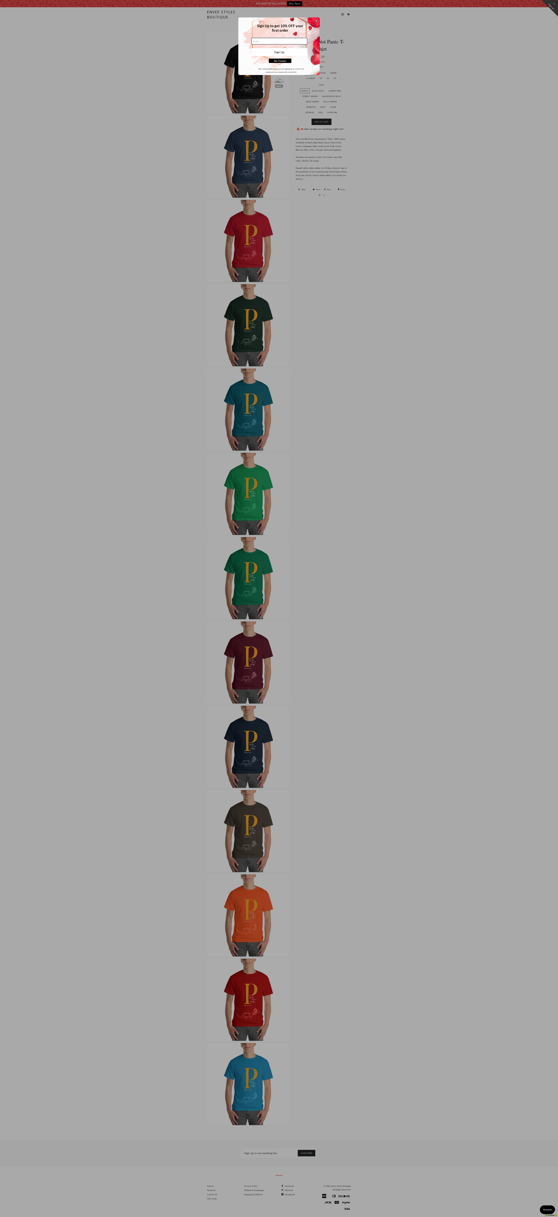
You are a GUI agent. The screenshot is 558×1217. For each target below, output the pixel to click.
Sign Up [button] (279, 52)
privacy (279, 86)
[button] (316, 21)
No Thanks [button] (280, 61)
